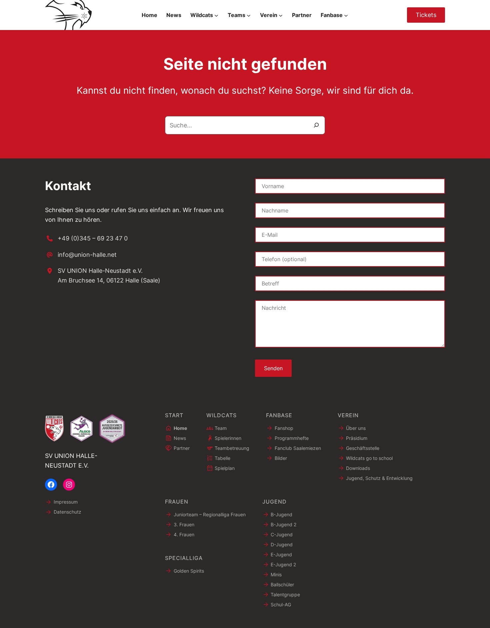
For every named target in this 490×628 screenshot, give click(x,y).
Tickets (426, 14)
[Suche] (316, 125)
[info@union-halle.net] (81, 255)
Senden (273, 368)
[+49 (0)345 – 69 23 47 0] (86, 238)
